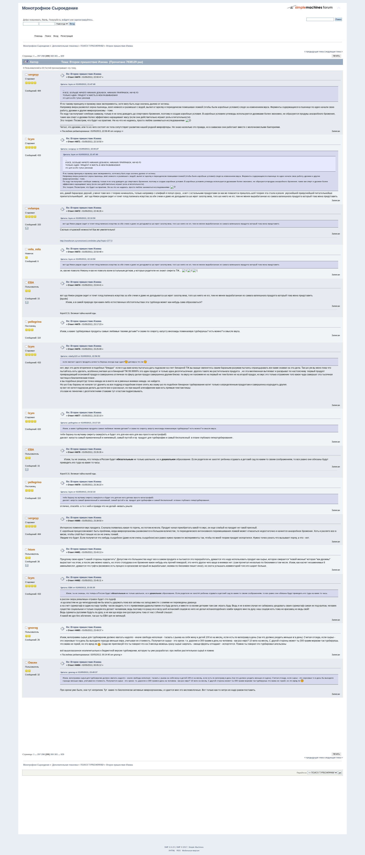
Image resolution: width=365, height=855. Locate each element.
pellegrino (34, 321)
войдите (66, 20)
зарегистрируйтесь (83, 20)
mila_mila (34, 249)
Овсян (32, 662)
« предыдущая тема (314, 51)
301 (56, 56)
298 (43, 56)
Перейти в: (302, 773)
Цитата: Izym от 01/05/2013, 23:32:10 (78, 492)
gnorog (33, 627)
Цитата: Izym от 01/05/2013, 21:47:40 (78, 84)
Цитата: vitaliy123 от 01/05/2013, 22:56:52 (80, 356)
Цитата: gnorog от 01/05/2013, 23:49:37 (79, 672)
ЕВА (31, 282)
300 (52, 56)
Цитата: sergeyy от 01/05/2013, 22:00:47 (80, 149)
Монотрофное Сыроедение (50, 8)
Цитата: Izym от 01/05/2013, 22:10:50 (78, 218)
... (36, 56)
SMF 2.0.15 (169, 847)
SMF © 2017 (181, 847)
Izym (31, 139)
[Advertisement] (136, 724)
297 (39, 56)
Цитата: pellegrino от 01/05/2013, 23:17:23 (80, 423)
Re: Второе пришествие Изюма (83, 74)
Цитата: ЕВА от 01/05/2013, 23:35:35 (78, 587)
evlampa (33, 208)
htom (31, 549)
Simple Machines (196, 847)
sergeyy (33, 74)
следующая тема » (333, 51)
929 (62, 56)
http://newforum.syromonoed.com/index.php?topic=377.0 (86, 241)
